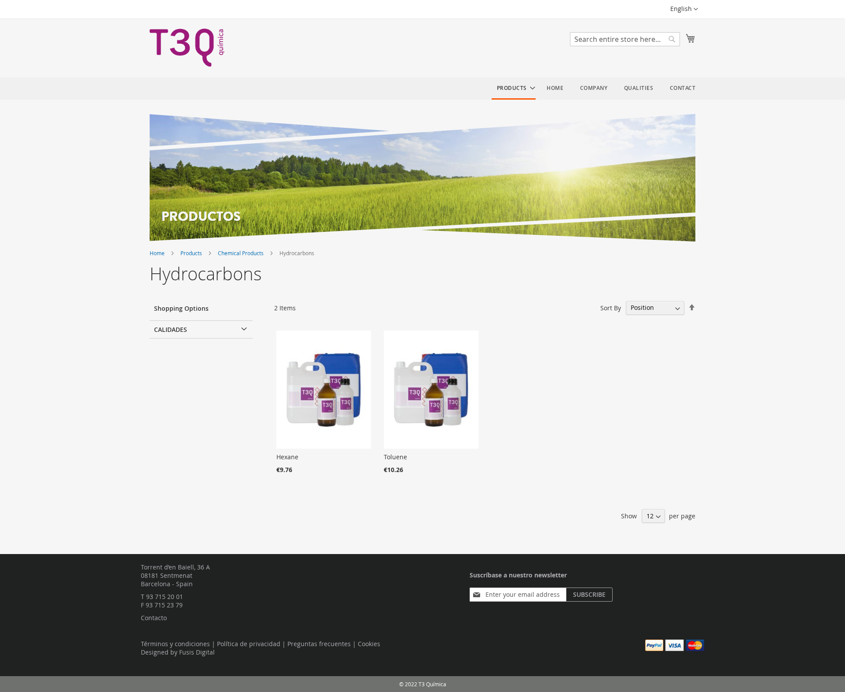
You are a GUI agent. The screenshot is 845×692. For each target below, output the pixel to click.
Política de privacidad (248, 644)
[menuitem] (514, 89)
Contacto (154, 618)
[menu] (596, 89)
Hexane (287, 457)
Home (158, 253)
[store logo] (187, 48)
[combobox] (625, 39)
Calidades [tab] (170, 329)
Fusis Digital (197, 652)
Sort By (610, 307)
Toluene (395, 457)
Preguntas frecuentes (319, 644)
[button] (684, 9)
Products (191, 253)
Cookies (369, 644)
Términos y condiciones (175, 644)
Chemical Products (241, 253)
